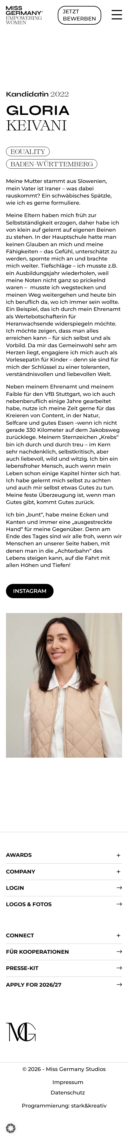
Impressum (67, 1082)
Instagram (29, 591)
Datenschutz (68, 1092)
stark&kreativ (89, 1105)
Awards (19, 855)
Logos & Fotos (28, 904)
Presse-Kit (22, 968)
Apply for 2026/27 (33, 985)
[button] (10, 1128)
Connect (20, 935)
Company (20, 871)
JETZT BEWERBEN (79, 15)
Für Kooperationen (37, 952)
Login (15, 888)
